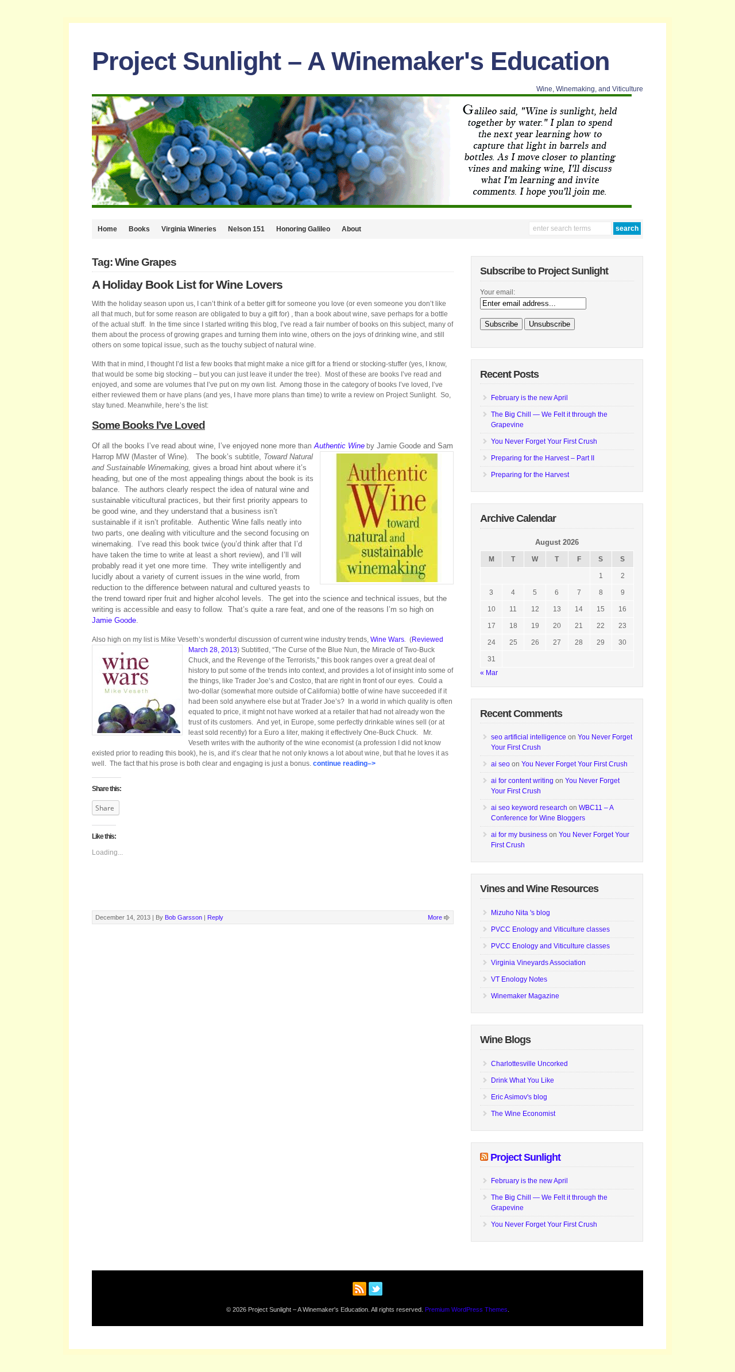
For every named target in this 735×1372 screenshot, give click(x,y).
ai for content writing (522, 781)
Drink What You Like (522, 1080)
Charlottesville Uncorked (529, 1064)
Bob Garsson (183, 917)
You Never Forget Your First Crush (544, 441)
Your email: (497, 292)
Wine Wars (387, 639)
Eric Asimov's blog (519, 1097)
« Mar (489, 673)
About (351, 229)
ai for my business (519, 835)
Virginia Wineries (188, 229)
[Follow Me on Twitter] (375, 1287)
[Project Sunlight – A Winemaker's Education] (362, 205)
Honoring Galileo (303, 229)
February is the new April (529, 398)
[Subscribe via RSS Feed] (359, 1287)
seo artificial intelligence (528, 737)
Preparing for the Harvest (530, 475)
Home (107, 229)
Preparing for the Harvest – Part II (542, 458)
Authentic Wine (339, 445)
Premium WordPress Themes (466, 1309)
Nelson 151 (246, 229)
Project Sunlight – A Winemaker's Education (350, 61)
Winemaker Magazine (525, 996)
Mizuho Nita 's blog (520, 913)
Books (139, 229)
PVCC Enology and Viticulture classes (550, 929)
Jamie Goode (114, 620)
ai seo (500, 764)
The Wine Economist (523, 1114)
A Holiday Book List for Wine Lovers (187, 285)
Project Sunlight (525, 1157)
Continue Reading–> (344, 763)
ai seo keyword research (529, 808)
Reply (215, 917)
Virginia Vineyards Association (538, 963)
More (435, 917)
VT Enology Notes (519, 979)
